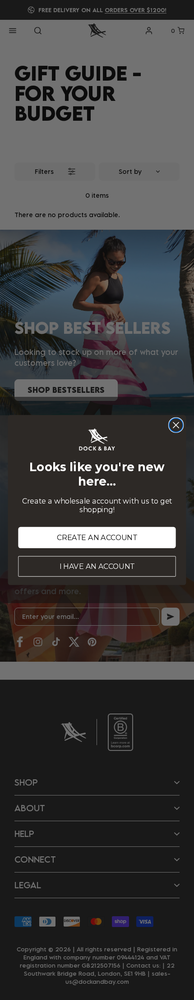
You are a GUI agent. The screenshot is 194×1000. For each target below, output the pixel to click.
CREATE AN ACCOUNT (97, 537)
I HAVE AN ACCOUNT (97, 566)
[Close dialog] (176, 425)
